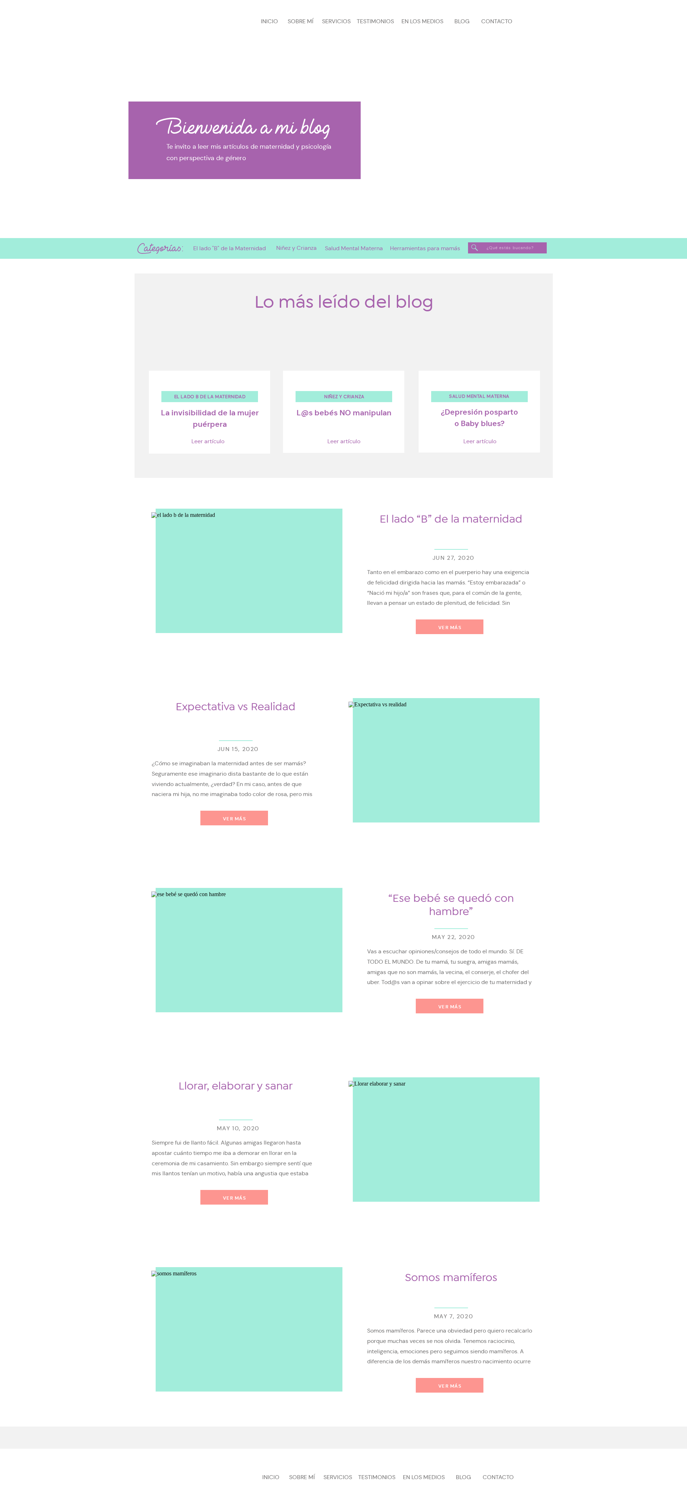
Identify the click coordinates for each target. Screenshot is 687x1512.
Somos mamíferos (451, 1277)
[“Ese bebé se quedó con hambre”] (244, 953)
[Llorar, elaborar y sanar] (442, 1143)
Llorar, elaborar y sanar (236, 1085)
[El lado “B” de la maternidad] (244, 574)
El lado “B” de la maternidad (451, 519)
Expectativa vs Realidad (236, 706)
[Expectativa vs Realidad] (442, 764)
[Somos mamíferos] (244, 1333)
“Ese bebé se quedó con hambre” (451, 905)
